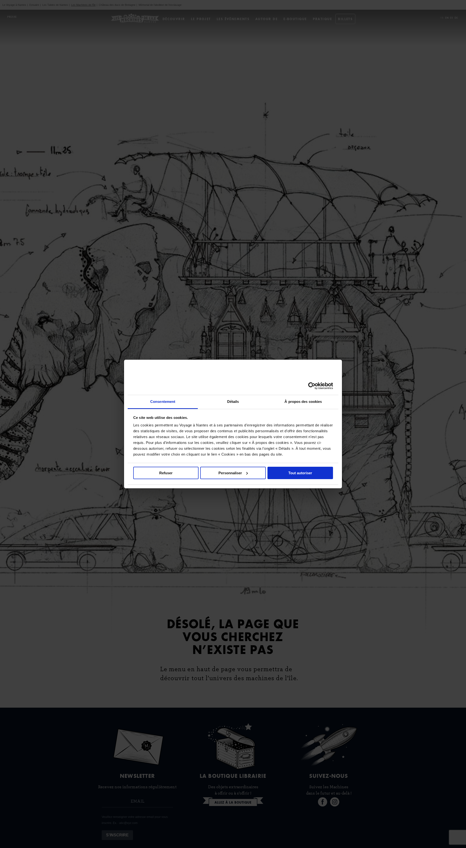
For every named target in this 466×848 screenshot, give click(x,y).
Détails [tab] (233, 401)
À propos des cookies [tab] (303, 401)
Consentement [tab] (162, 401)
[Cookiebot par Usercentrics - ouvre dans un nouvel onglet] (312, 386)
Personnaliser (230, 473)
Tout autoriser (300, 473)
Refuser (166, 473)
